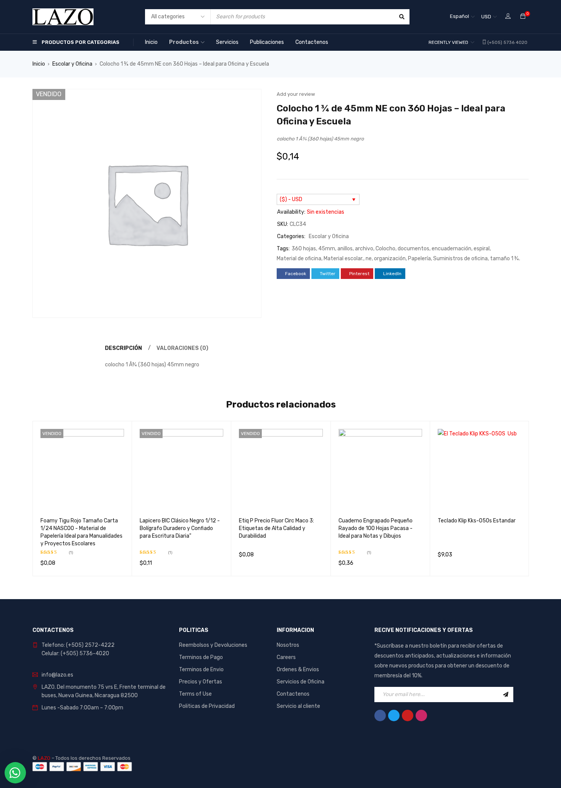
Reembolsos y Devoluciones (213, 645)
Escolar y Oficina (72, 64)
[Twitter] (394, 715)
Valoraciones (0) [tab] (182, 348)
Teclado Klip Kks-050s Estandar (477, 520)
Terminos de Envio (201, 669)
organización (390, 258)
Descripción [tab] (123, 348)
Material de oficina (299, 258)
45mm (326, 248)
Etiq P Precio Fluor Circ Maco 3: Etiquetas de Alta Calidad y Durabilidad (276, 528)
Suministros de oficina (460, 258)
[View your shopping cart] (523, 16)
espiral (482, 248)
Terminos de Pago (201, 657)
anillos (345, 248)
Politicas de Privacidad (207, 706)
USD (486, 16)
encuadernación (451, 248)
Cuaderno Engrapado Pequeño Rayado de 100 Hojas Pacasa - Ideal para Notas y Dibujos (376, 528)
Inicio (38, 64)
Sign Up (505, 694)
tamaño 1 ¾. (505, 258)
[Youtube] (407, 715)
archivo (364, 248)
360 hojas (304, 248)
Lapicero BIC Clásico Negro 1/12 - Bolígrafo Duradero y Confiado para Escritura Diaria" (180, 528)
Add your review (296, 94)
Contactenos (293, 694)
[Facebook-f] (380, 715)
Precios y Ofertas (200, 681)
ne (369, 258)
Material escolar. (343, 258)
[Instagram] (421, 715)
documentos (413, 248)
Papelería (419, 258)
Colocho (385, 248)
